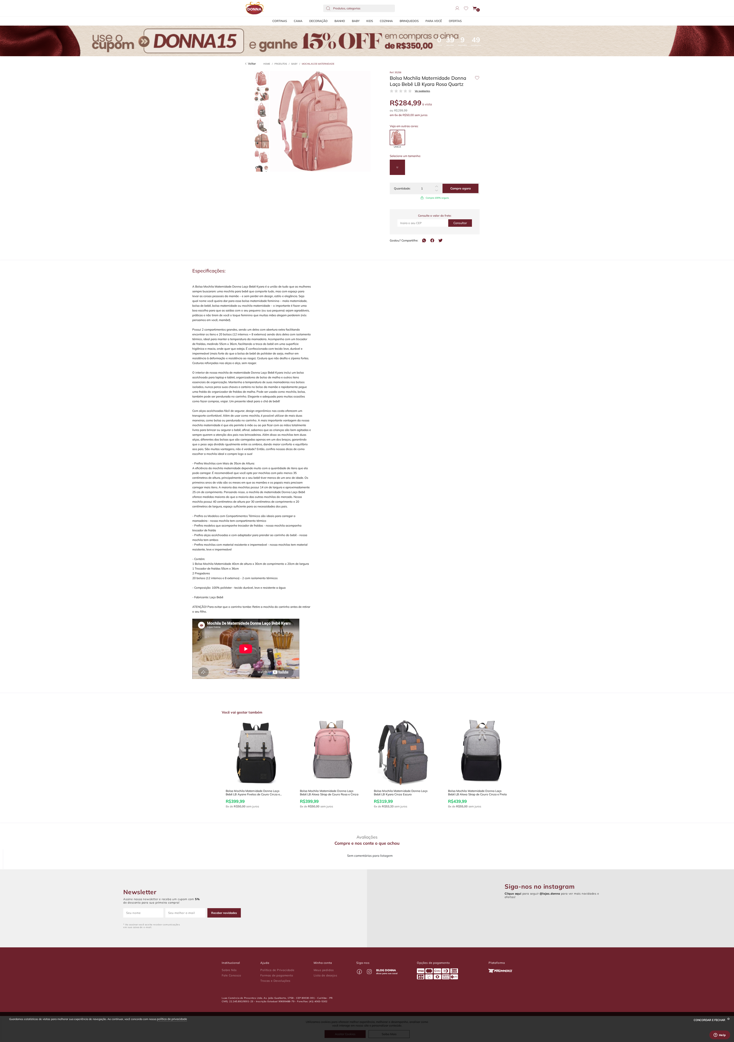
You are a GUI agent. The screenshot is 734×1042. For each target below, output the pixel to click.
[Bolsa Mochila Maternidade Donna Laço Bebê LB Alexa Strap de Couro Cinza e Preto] (404, 752)
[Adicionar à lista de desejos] (477, 77)
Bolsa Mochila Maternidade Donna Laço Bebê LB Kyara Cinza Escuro (327, 792)
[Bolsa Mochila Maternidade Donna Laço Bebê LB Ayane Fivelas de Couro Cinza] (478, 752)
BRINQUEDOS (409, 21)
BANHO (340, 21)
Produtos (280, 63)
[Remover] (437, 190)
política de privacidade (172, 1019)
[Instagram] (369, 972)
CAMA (298, 21)
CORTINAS (279, 21)
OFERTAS (455, 21)
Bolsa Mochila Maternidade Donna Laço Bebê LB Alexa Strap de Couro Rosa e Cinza (255, 792)
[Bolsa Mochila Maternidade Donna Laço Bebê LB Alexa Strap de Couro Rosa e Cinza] (256, 752)
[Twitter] (440, 240)
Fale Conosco (231, 975)
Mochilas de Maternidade (318, 63)
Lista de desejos (325, 975)
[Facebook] (432, 240)
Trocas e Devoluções (275, 981)
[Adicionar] (437, 186)
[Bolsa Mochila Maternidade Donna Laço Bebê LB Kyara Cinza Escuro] (330, 752)
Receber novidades (224, 913)
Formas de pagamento (276, 975)
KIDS (369, 21)
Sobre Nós (229, 970)
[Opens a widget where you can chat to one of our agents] (719, 1035)
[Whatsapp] (424, 240)
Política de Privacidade (277, 970)
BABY (356, 21)
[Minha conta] (457, 8)
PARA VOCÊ (433, 21)
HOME (266, 63)
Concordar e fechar (710, 1020)
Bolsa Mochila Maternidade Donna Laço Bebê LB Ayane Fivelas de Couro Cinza (475, 792)
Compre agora (460, 188)
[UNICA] (397, 137)
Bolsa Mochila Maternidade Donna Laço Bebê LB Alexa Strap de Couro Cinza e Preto (403, 792)
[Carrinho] (474, 8)
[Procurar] (328, 8)
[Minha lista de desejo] (466, 8)
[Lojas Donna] (254, 8)
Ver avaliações (422, 91)
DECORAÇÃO (318, 21)
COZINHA (386, 21)
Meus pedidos (324, 970)
